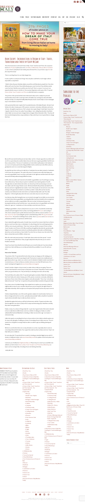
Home (23, 492)
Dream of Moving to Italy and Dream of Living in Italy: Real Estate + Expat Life (75, 150)
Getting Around (70, 158)
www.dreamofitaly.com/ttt (28, 337)
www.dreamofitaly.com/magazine (30, 264)
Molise (68, 183)
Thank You (66, 233)
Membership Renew (69, 276)
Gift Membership (68, 217)
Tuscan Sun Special (68, 237)
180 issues (40, 210)
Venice (68, 209)
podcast (40, 216)
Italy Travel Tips (70, 168)
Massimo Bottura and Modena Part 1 (72, 260)
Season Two (67, 268)
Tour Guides (69, 197)
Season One (67, 264)
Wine (67, 213)
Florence (68, 154)
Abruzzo (68, 126)
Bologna (66, 252)
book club (47, 216)
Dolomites (68, 146)
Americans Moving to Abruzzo (71, 246)
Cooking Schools (70, 144)
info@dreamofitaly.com (25, 343)
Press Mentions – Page (69, 231)
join (14, 262)
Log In (65, 221)
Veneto (68, 207)
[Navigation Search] (83, 18)
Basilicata (68, 130)
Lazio (67, 172)
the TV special (12, 67)
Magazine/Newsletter (43, 492)
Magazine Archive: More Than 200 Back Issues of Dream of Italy (73, 224)
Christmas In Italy (70, 140)
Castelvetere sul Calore (69, 256)
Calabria (68, 136)
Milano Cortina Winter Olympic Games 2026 (73, 180)
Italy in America (70, 166)
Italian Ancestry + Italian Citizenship (74, 160)
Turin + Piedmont (70, 199)
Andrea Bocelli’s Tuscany (70, 248)
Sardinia (68, 189)
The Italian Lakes (70, 195)
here (49, 69)
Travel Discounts (68, 235)
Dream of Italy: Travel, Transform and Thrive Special (73, 118)
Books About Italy (70, 134)
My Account (66, 227)
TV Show (28, 492)
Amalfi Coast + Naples (71, 128)
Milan (67, 178)
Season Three (67, 266)
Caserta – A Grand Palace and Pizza (72, 254)
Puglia (67, 185)
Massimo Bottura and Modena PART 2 (73, 262)
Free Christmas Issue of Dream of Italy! (73, 215)
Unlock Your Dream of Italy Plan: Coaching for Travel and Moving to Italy (74, 239)
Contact (69, 377)
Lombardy (68, 176)
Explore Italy (67, 124)
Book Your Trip (67, 111)
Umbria (68, 203)
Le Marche (68, 174)
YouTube (48, 214)
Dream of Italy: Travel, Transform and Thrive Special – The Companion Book (73, 121)
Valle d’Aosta (69, 205)
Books (65, 113)
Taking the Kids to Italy (71, 193)
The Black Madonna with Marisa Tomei (73, 270)
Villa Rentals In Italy (70, 211)
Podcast (66, 229)
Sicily (67, 191)
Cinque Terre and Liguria (72, 142)
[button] (83, 1)
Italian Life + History (71, 162)
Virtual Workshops (68, 242)
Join (68, 401)
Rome (67, 187)
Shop (56, 492)
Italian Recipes (69, 164)
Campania (68, 138)
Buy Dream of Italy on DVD (70, 115)
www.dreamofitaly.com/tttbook (13, 339)
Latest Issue (67, 219)
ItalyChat (68, 170)
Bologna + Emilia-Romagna (72, 132)
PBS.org (43, 214)
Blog (52, 492)
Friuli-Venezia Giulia (71, 156)
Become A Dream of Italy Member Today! (74, 274)
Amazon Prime (8, 216)
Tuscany (68, 201)
